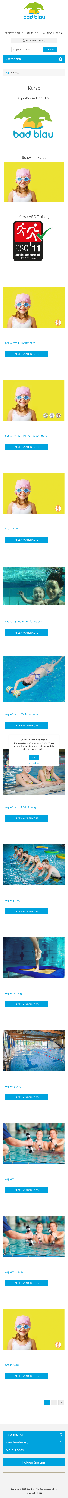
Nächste (61, 1402)
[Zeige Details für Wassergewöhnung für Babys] (34, 586)
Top (7, 72)
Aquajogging (13, 1086)
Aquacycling (12, 900)
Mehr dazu (34, 763)
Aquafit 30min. (14, 1272)
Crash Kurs (12, 528)
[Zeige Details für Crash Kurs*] (34, 1329)
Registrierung (14, 33)
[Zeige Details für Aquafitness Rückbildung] (34, 772)
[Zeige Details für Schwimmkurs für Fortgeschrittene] (34, 400)
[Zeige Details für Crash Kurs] (34, 493)
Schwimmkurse (34, 157)
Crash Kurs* (12, 1364)
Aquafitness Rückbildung (20, 807)
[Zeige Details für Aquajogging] (34, 1050)
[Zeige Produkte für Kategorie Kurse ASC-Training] (34, 241)
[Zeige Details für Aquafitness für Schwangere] (34, 679)
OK (34, 757)
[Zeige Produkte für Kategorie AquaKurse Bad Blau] (34, 123)
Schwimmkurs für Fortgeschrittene (26, 435)
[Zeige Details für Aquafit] (34, 1143)
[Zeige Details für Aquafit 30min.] (34, 1236)
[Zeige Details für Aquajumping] (34, 957)
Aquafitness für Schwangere (22, 714)
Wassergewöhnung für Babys (23, 621)
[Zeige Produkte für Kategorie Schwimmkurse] (34, 182)
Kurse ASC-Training (34, 216)
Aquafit (9, 1179)
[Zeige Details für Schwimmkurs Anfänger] (34, 307)
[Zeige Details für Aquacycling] (34, 864)
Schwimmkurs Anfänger (20, 342)
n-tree (39, 1493)
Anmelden (33, 33)
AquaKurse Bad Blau (34, 98)
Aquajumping (13, 993)
